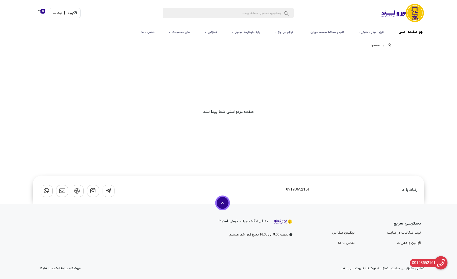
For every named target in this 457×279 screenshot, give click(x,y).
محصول (375, 46)
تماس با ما (147, 32)
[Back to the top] (222, 203)
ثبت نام (57, 13)
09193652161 (298, 189)
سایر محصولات (181, 32)
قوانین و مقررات (409, 242)
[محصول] (283, 221)
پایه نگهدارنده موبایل (247, 32)
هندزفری (212, 32)
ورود (70, 13)
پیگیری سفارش (343, 232)
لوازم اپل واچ (285, 32)
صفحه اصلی (408, 31)
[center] (287, 13)
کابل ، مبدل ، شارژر (373, 32)
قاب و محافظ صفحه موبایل (327, 32)
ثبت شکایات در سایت (404, 232)
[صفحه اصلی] (389, 45)
